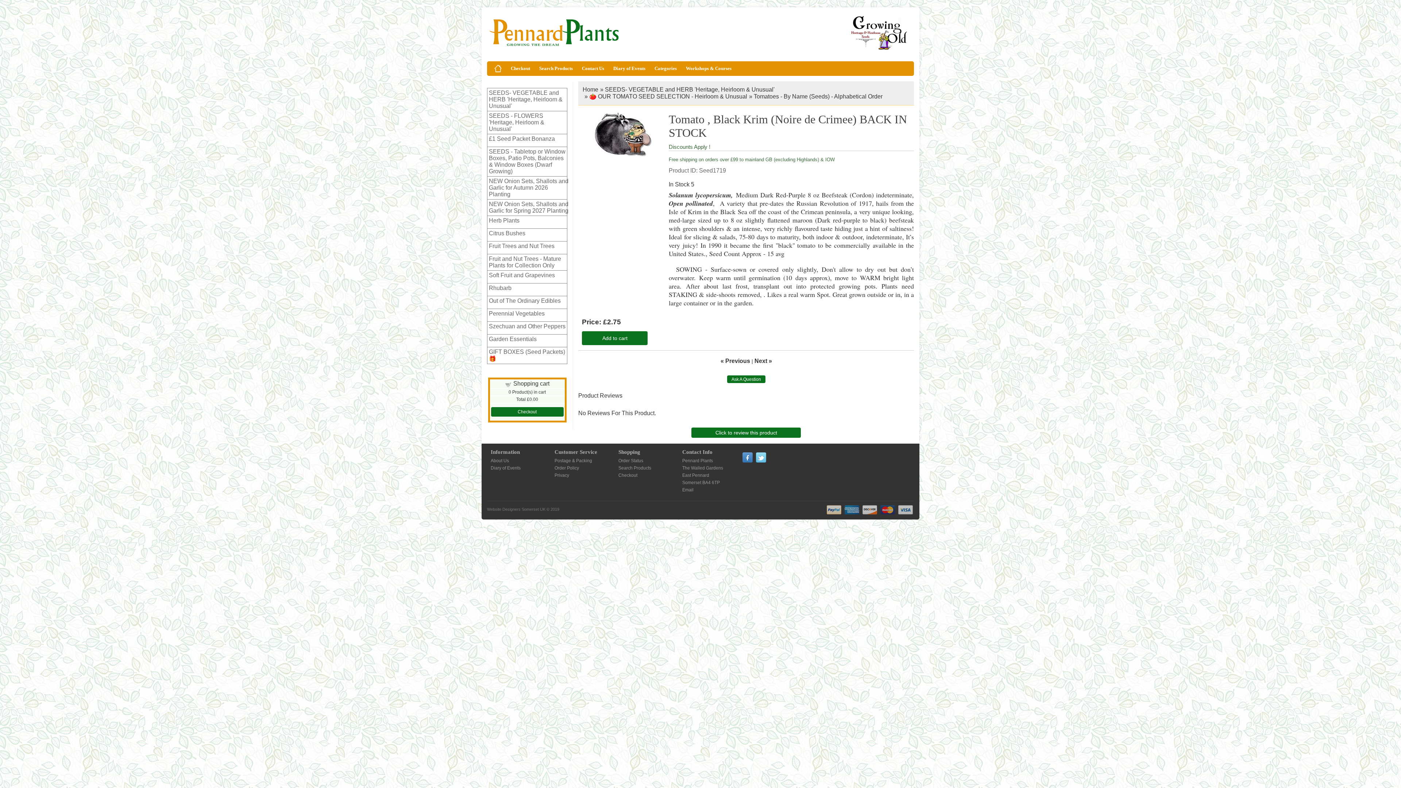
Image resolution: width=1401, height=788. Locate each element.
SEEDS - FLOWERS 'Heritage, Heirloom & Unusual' (516, 122)
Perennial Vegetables (517, 313)
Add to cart (615, 338)
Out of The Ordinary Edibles (525, 301)
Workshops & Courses (709, 68)
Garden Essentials (513, 339)
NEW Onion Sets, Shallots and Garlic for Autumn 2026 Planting (528, 187)
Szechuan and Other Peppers (527, 326)
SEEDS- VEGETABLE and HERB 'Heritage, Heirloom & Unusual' (526, 99)
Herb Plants (504, 220)
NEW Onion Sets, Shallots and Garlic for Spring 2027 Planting (528, 207)
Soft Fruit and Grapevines (522, 275)
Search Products (556, 68)
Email (688, 489)
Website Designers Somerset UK (516, 509)
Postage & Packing (573, 460)
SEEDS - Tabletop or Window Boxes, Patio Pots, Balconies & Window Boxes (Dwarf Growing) (527, 161)
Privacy (562, 475)
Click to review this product (746, 433)
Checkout (520, 68)
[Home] (498, 68)
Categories (666, 68)
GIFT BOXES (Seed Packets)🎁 (527, 355)
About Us (500, 460)
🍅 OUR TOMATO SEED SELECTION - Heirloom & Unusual (668, 96)
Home (590, 89)
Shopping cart (531, 384)
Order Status (630, 460)
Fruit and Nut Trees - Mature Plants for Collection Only (525, 262)
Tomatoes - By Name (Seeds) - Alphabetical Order (818, 96)
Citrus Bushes (507, 233)
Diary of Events (629, 68)
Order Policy (567, 468)
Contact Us (593, 68)
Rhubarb (500, 288)
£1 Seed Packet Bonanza (522, 139)
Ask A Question (746, 379)
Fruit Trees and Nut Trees (522, 246)
